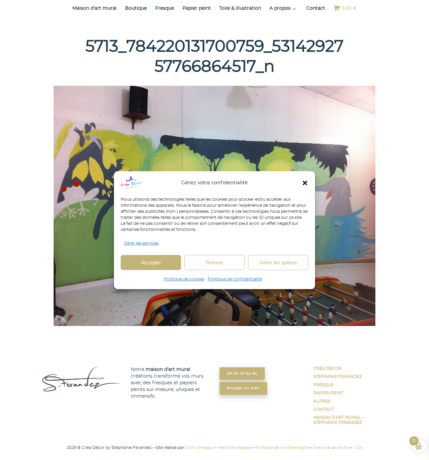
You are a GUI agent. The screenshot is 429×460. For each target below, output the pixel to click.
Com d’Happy (199, 448)
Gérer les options (278, 262)
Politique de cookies (184, 279)
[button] (305, 183)
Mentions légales (234, 448)
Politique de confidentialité (235, 279)
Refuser (214, 262)
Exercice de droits (331, 448)
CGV (358, 448)
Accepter (151, 262)
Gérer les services (141, 243)
